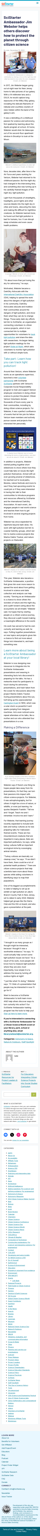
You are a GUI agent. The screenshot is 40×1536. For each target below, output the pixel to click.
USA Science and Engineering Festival (22, 1396)
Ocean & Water (13, 1342)
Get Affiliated (7, 1445)
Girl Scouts (12, 1296)
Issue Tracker (7, 1496)
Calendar (11, 1214)
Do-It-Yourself (13, 1260)
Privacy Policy (31, 1529)
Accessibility (12, 1158)
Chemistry (11, 1217)
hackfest (11, 1304)
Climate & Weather (15, 1237)
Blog (3, 1455)
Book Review (13, 1212)
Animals (11, 1176)
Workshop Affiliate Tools (17, 1419)
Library (10, 1316)
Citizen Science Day (15, 1225)
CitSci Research (14, 1232)
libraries (11, 1314)
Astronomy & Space (24, 1039)
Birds (10, 1207)
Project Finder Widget (10, 1465)
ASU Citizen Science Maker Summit (21, 1199)
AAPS (10, 1153)
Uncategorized (13, 1390)
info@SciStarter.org (17, 1489)
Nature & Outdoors (12, 1042)
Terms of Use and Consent (13, 1529)
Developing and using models (19, 1255)
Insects (10, 1311)
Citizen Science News (16, 1230)
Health (10, 1306)
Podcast (5, 1458)
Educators (5, 1451)
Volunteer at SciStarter (16, 1411)
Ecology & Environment (16, 1265)
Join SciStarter (22, 1121)
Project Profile (13, 1365)
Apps (10, 1181)
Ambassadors (13, 1166)
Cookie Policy (21, 1531)
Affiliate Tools (13, 1161)
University (11, 1393)
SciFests (11, 1378)
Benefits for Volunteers (10, 1441)
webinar (11, 1413)
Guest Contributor (14, 1301)
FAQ (3, 1479)
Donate (4, 1482)
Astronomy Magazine (16, 1196)
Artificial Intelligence (15, 1186)
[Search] (33, 1094)
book (10, 1209)
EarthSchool (12, 1263)
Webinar (11, 1416)
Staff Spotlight (27, 1042)
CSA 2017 (11, 1253)
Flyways (11, 1288)
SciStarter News (14, 1380)
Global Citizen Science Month (19, 1299)
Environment (12, 1273)
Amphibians (12, 1171)
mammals (11, 1319)
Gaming (11, 1291)
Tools (10, 1388)
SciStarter (8, 384)
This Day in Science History (18, 1385)
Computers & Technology (17, 1240)
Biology (10, 1204)
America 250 (12, 1168)
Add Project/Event (9, 1448)
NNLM (10, 1334)
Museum (11, 1322)
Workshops (12, 1421)
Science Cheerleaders (16, 1367)
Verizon (10, 1406)
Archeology (12, 1184)
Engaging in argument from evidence (21, 1270)
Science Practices (15, 1375)
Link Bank (15, 1281)
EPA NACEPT (13, 1276)
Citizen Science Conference (18, 1222)
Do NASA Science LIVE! (17, 1258)
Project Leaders (14, 1362)
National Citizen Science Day (18, 1327)
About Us (11, 1156)
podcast (11, 1355)
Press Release (13, 1357)
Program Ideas (13, 1360)
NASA (10, 1324)
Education (11, 1268)
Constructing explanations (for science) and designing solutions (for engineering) (21, 1244)
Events (10, 1278)
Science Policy (13, 1373)
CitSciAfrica (12, 1235)
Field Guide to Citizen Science (19, 1286)
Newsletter (12, 1332)
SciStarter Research (9, 1472)
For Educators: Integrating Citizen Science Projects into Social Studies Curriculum (29, 1080)
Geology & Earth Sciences (17, 1293)
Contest (11, 1250)
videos (10, 1408)
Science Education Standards (19, 1370)
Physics (11, 1347)
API (9, 1179)
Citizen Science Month (16, 1227)
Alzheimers (12, 1163)
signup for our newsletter (20, 1140)
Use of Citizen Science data (18, 1398)
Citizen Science (14, 1219)
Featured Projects (14, 1283)
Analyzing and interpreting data (19, 1173)
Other (10, 1344)
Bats (9, 1202)
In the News (12, 1309)
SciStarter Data (7, 1475)
